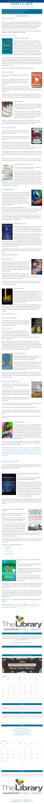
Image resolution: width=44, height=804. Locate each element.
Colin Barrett (28, 449)
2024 (40, 447)
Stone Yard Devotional (6, 381)
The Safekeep (4, 317)
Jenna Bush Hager (18, 605)
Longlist (24, 450)
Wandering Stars (17, 38)
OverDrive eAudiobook (9, 554)
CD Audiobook (7, 547)
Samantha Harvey (29, 452)
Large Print (6, 549)
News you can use (17, 447)
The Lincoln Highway (12, 513)
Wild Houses (4, 72)
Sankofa (6, 607)
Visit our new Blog (32, 1)
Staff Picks (33, 447)
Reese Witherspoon (32, 605)
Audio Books (8, 447)
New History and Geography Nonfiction (22, 731)
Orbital (3, 258)
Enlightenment (17, 223)
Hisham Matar (13, 450)
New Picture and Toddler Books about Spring (22, 734)
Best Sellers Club (35, 466)
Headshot (16, 421)
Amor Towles (28, 604)
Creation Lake (4, 127)
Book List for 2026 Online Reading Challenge (13, 12)
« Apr (21, 700)
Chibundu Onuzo (11, 605)
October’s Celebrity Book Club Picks (10, 461)
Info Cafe (22, 3)
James (15, 288)
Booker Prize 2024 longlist (8, 18)
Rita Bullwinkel (23, 452)
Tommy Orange (29, 453)
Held (15, 101)
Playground (4, 189)
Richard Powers (16, 452)
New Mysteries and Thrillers (22, 728)
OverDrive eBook (7, 551)
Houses (18, 450)
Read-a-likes (23, 447)
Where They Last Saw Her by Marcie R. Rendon (22, 730)
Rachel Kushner (10, 452)
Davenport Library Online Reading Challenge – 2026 (15, 10)
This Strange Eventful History (20, 164)
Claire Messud (22, 449)
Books (12, 447)
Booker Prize (10, 449)
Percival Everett (37, 450)
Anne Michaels (5, 449)
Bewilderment (4, 605)
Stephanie (11, 19)
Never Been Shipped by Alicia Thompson (22, 733)
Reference (28, 447)
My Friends (16, 353)
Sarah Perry (36, 452)
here (32, 642)
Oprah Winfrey (25, 605)
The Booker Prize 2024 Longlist (8, 35)
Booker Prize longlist (7, 21)
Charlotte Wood (16, 449)
